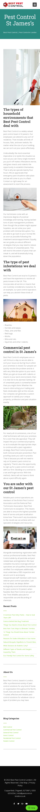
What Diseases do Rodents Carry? (15, 646)
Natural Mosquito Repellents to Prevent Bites (19, 642)
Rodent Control (8, 741)
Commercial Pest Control (12, 730)
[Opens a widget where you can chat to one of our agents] (32, 808)
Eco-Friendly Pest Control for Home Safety (18, 656)
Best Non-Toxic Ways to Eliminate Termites (19, 628)
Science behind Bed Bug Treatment (16, 621)
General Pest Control (10, 732)
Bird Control (7, 727)
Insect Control (8, 735)
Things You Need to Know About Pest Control (19, 625)
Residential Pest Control (12, 738)
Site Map (24, 782)
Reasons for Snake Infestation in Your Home (19, 638)
